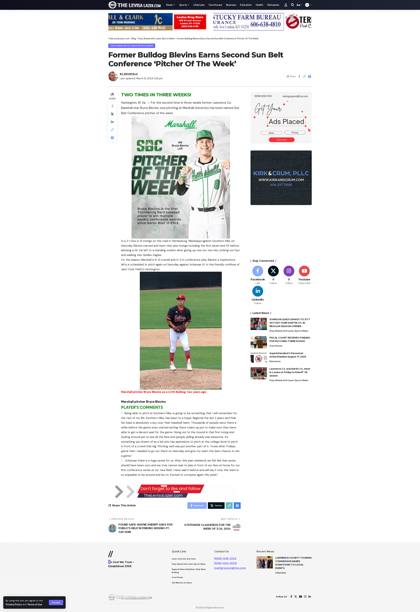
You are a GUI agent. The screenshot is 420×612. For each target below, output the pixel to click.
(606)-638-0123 (225, 558)
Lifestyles (280, 572)
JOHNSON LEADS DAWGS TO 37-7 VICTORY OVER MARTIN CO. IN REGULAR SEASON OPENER (289, 323)
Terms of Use (34, 604)
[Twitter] (273, 275)
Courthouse (275, 345)
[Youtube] (304, 275)
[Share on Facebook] (299, 76)
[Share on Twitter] (112, 114)
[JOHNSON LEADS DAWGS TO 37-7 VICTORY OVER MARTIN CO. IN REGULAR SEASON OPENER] (259, 324)
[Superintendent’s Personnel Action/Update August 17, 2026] (259, 358)
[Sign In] (285, 5)
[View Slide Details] (157, 21)
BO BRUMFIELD (129, 74)
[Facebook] (258, 275)
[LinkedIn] (258, 295)
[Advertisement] (281, 232)
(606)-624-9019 (225, 563)
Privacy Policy (14, 604)
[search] (292, 5)
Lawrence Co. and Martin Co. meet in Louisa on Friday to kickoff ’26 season (289, 372)
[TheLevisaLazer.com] (134, 5)
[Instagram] (289, 275)
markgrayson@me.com (230, 568)
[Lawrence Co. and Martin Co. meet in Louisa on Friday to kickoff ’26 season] (259, 373)
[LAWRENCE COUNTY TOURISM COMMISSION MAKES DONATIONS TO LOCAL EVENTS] (264, 562)
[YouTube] (300, 596)
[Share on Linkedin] (112, 122)
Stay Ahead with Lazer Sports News (132, 46)
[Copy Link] (304, 76)
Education (275, 361)
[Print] (309, 76)
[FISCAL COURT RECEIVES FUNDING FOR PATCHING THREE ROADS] (259, 342)
